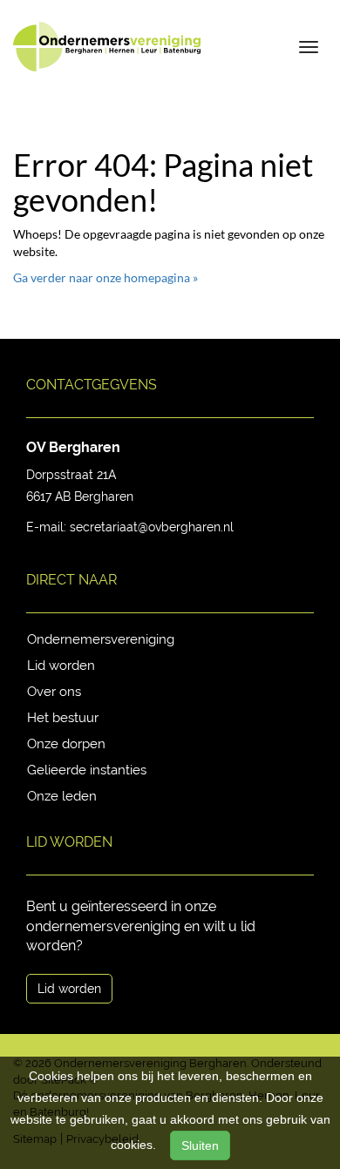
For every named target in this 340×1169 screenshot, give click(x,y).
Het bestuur (63, 718)
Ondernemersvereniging (100, 639)
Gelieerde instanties (86, 770)
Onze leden (62, 796)
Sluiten (200, 1145)
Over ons (54, 691)
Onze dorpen (66, 744)
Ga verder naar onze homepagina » (105, 277)
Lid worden (61, 665)
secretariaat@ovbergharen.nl (152, 527)
